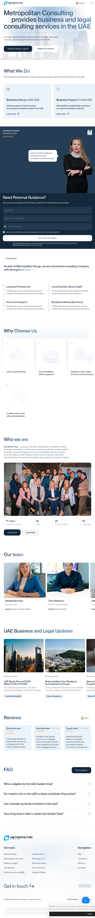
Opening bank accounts (13, 859)
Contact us (82, 859)
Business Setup (10, 854)
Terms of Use (38, 245)
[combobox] (6, 226)
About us (81, 863)
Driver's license (38, 868)
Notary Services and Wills (14, 872)
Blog (80, 854)
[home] (15, 3)
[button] (80, 3)
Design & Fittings (39, 872)
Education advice (39, 863)
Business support (11, 863)
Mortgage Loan (38, 859)
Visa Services (9, 868)
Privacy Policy (71, 243)
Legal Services (38, 854)
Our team (82, 868)
